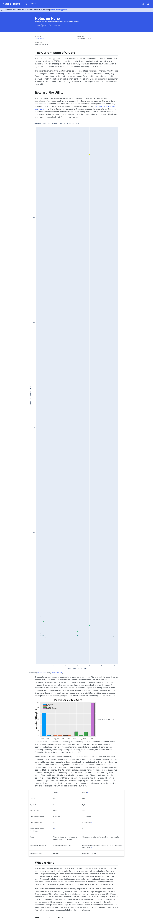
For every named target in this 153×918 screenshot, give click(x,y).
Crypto (38, 25)
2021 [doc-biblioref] (41, 673)
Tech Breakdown (55, 25)
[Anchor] (77, 52)
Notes (45, 25)
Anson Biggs (39, 39)
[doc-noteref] (57, 793)
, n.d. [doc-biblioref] (56, 673)
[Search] (148, 3)
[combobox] (148, 3)
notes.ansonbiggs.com (59, 10)
